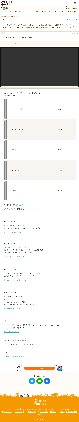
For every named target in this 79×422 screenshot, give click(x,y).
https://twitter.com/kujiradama (14, 356)
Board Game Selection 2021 (13, 247)
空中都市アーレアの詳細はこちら (15, 280)
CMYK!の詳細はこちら (11, 332)
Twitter (23, 340)
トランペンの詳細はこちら (12, 232)
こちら (18, 205)
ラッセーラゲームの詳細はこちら (15, 308)
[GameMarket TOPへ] (40, 402)
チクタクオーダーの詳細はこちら (15, 257)
